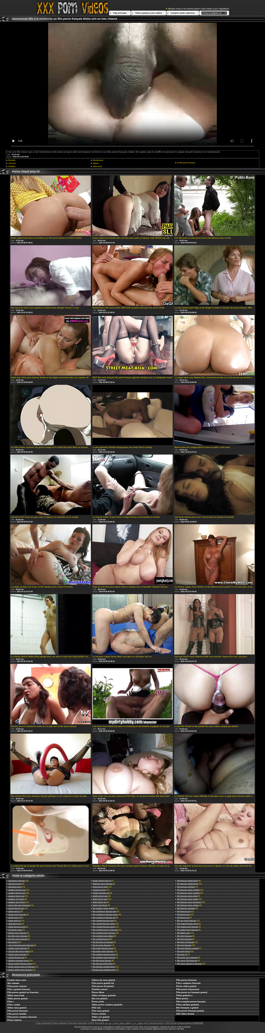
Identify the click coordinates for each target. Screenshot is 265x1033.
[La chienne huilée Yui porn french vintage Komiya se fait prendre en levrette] (132, 485)
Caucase (12, 163)
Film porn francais (77, 1023)
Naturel (96, 163)
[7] (16, 930)
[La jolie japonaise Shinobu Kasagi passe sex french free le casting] (132, 415)
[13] (103, 945)
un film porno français (186, 163)
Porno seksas (59, 1023)
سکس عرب (137, 1023)
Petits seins (97, 166)
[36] (18, 893)
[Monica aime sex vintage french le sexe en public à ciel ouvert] (214, 415)
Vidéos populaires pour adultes (148, 13)
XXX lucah (171, 1023)
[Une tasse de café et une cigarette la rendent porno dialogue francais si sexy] (50, 275)
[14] (18, 881)
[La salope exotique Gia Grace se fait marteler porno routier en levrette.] (50, 554)
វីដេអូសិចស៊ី (197, 1023)
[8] (16, 884)
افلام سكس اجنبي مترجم (117, 1023)
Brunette (11, 160)
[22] (18, 896)
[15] (18, 890)
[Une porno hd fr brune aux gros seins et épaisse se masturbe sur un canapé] (50, 485)
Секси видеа (184, 1023)
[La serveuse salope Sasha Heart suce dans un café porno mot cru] (132, 624)
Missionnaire (98, 160)
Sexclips (99, 1023)
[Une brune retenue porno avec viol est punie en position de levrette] (214, 485)
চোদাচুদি (91, 1023)
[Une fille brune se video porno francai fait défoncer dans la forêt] (214, 205)
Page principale (120, 13)
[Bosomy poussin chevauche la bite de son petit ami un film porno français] (50, 694)
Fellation (11, 166)
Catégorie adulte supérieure (183, 13)
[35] (186, 945)
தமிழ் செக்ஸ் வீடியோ (154, 1023)
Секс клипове (43, 1023)
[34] (106, 933)
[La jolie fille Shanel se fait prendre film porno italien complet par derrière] (214, 694)
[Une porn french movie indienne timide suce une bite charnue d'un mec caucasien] (214, 624)
